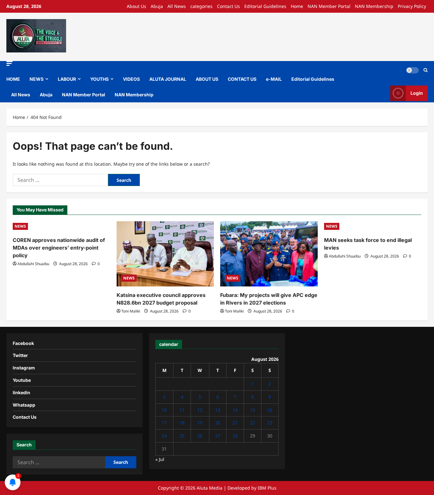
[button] (9, 63)
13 (217, 410)
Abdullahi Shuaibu (33, 263)
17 (164, 423)
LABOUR (67, 79)
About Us (136, 6)
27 (217, 436)
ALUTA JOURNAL (167, 79)
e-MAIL (274, 79)
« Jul (159, 459)
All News (176, 6)
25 (182, 436)
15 (252, 410)
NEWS (37, 79)
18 (182, 423)
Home (297, 6)
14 (235, 410)
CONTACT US (242, 79)
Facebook (23, 343)
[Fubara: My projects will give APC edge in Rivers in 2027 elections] (269, 253)
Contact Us (228, 6)
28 (235, 436)
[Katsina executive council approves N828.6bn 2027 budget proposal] (165, 253)
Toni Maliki (130, 311)
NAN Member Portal (329, 6)
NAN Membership (374, 6)
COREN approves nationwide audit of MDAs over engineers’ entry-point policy (59, 247)
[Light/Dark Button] (412, 70)
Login (416, 93)
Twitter (20, 355)
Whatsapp (24, 405)
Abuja (157, 6)
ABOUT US (207, 79)
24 (164, 436)
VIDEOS (131, 79)
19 (199, 423)
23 (269, 423)
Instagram (24, 367)
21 (235, 423)
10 (164, 410)
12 (199, 410)
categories (201, 6)
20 (217, 423)
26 (199, 436)
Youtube (22, 380)
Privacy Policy (412, 6)
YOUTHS (99, 79)
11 (182, 410)
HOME (13, 79)
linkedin (21, 392)
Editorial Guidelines (265, 6)
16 (269, 410)
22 (252, 423)
